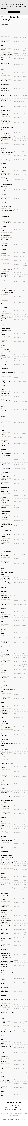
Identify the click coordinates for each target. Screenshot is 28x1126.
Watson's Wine (7, 1056)
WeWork (7, 1060)
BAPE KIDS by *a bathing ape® (5, 122)
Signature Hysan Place (7, 861)
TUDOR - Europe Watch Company (7, 1013)
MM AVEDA (5, 604)
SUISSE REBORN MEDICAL (6, 920)
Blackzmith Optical (6, 136)
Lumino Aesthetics (6, 550)
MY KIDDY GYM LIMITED (5, 637)
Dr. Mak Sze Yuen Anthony (6, 302)
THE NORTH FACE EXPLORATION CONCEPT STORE (6, 954)
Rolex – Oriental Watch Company (7, 800)
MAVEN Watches (5, 577)
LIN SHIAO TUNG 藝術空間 (7, 525)
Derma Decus (5, 276)
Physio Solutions (5, 726)
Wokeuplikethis (5, 1064)
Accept (14, 12)
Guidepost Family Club (7, 381)
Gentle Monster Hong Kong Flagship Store (6, 359)
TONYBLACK (5, 991)
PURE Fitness (5, 749)
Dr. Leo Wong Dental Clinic (6, 296)
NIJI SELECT (5, 661)
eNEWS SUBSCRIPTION (17, 1109)
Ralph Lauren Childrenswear (5, 771)
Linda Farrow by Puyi (6, 530)
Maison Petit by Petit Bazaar (6, 563)
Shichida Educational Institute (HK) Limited (7, 855)
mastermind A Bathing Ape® (7, 572)
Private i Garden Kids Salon (7, 743)
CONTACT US (18, 1107)
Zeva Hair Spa (5, 1079)
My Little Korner (5, 642)
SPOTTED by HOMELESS (7, 893)
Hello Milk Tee (5, 409)
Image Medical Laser (6, 471)
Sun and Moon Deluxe (7, 925)
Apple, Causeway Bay (6, 95)
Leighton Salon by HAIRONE (6, 511)
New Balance (4, 657)
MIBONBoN (5, 587)
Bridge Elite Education (7, 151)
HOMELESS (6, 437)
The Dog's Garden (6, 937)
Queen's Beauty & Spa (7, 762)
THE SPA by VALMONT (5, 965)
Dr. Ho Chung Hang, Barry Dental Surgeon (7, 290)
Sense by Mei (5, 843)
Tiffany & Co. (5, 987)
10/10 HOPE (5, 41)
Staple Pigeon (5, 902)
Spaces (7, 888)
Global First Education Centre (7, 372)
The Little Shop (5, 949)
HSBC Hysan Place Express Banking (6, 453)
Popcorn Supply (5, 739)
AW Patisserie (4, 113)
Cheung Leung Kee (6, 205)
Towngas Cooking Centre (5, 999)
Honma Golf (4, 449)
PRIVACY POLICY (14, 1117)
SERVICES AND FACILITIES (13, 1105)
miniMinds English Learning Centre (6, 595)
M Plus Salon (5, 554)
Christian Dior (5, 215)
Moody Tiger (5, 615)
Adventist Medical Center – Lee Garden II (7, 64)
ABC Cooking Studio (6, 49)
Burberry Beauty (5, 159)
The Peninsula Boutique (7, 960)
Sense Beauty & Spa (6, 839)
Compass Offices (7, 234)
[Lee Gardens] (14, 17)
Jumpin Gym (4, 490)
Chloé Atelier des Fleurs (7, 209)
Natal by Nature (5, 653)
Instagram (11, 1102)
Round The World (6, 805)
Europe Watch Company (6, 319)
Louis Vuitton (5, 539)
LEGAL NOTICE (14, 1120)
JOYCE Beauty (5, 487)
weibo (14, 1102)
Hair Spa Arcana (5, 396)
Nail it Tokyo (5, 649)
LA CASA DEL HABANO (5, 501)
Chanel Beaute (5, 198)
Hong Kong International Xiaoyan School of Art (7, 443)
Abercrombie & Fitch (6, 53)
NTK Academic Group (7, 673)
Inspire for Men (5, 475)
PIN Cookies (7, 730)
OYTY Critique (5, 698)
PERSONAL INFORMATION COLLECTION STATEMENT (14, 1119)
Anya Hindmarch (5, 84)
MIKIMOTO (6, 591)
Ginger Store (5, 368)
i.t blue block (5, 464)
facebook (8, 1102)
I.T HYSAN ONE (5, 468)
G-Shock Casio (6, 377)
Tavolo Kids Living (6, 929)
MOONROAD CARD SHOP (6, 620)
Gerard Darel (5, 364)
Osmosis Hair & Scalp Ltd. (7, 689)
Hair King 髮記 (5, 392)
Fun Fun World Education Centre (5, 349)
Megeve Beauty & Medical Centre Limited (7, 582)
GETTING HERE (9, 1107)
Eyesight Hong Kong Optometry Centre (6, 328)
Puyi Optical (6, 753)
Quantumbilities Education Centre (5, 758)
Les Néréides (6, 516)
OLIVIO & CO (5, 684)
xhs (20, 1102)
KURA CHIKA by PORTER (5, 495)
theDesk (7, 978)
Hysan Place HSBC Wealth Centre (6, 459)
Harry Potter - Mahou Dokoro (7, 401)
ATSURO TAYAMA (6, 109)
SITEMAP (7, 1109)
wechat (17, 1102)
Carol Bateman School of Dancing (7, 185)
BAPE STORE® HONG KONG (7, 128)
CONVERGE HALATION (6, 244)
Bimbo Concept (5, 132)
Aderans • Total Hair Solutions (6, 58)
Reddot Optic (6, 776)
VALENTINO (5, 1026)
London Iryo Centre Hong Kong (6, 534)
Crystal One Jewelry (6, 268)
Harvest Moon (7, 405)
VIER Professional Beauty (6, 1047)
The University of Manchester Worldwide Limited (7, 972)
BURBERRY (5, 155)
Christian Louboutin (6, 222)
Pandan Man (7, 705)
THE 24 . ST (4, 933)
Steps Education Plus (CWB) (6, 911)
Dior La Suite (5, 285)
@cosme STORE (5, 37)
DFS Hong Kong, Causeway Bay (5, 281)
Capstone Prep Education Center (5, 179)
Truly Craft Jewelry (6, 1008)
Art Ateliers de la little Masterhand (7, 101)
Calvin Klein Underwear (7, 174)
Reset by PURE (5, 783)
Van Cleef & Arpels (6, 1030)
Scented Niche (5, 832)
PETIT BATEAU (5, 713)
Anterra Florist (6, 80)
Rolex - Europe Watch (7, 796)
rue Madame (5, 809)
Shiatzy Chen (5, 851)
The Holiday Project (6, 941)
